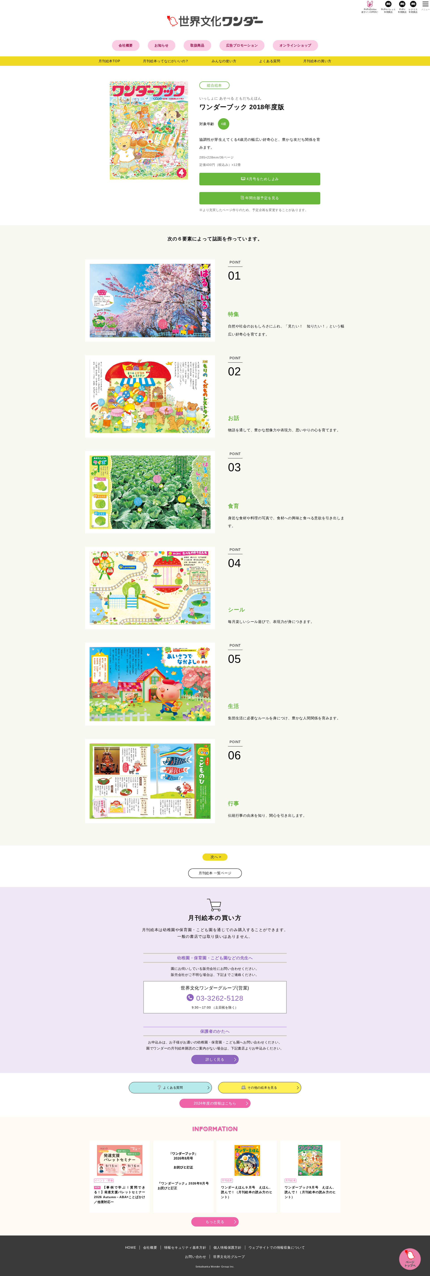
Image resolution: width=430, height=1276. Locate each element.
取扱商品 (197, 45)
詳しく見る (215, 1059)
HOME (130, 1247)
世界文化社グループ (229, 1257)
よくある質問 (269, 61)
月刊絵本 (227, 1180)
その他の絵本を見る (262, 1087)
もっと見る (215, 1222)
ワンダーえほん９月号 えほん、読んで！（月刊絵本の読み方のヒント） (246, 1192)
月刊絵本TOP (109, 61)
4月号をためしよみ (262, 179)
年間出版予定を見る (261, 198)
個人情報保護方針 (227, 1247)
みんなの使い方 (224, 61)
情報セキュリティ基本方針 (185, 1247)
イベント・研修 (104, 1180)
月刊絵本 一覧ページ (215, 873)
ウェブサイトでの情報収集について (277, 1247)
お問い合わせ (195, 1257)
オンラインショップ (295, 45)
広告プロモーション (242, 45)
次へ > (216, 857)
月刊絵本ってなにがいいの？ (166, 61)
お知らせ (162, 45)
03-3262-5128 (219, 998)
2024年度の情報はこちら (215, 1103)
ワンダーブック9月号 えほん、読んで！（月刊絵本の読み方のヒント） (310, 1192)
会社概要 (126, 45)
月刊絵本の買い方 (317, 61)
